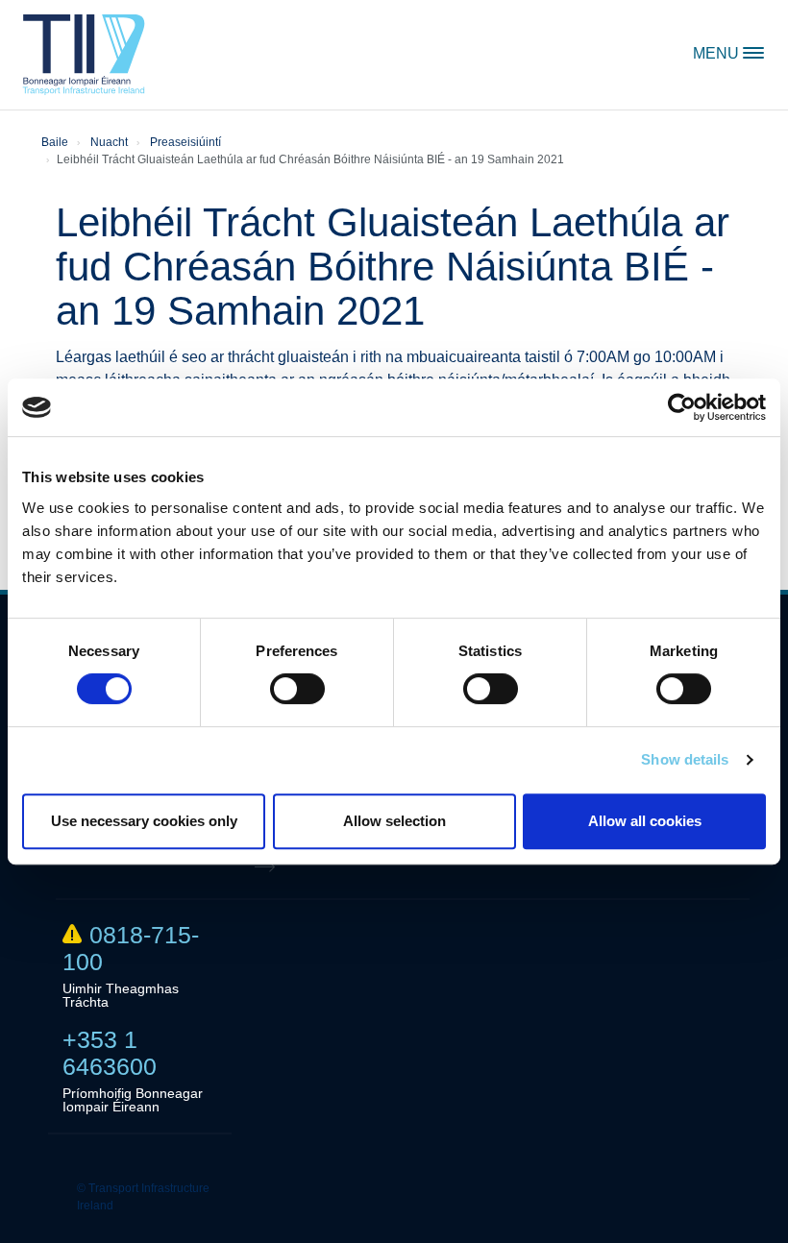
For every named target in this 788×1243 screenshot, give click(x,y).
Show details (684, 759)
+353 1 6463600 (109, 1053)
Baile (54, 142)
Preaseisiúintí (185, 142)
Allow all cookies (645, 821)
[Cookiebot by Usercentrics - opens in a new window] (682, 407)
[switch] (297, 688)
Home (84, 55)
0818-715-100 (130, 948)
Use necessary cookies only (144, 821)
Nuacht (109, 142)
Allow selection (394, 821)
